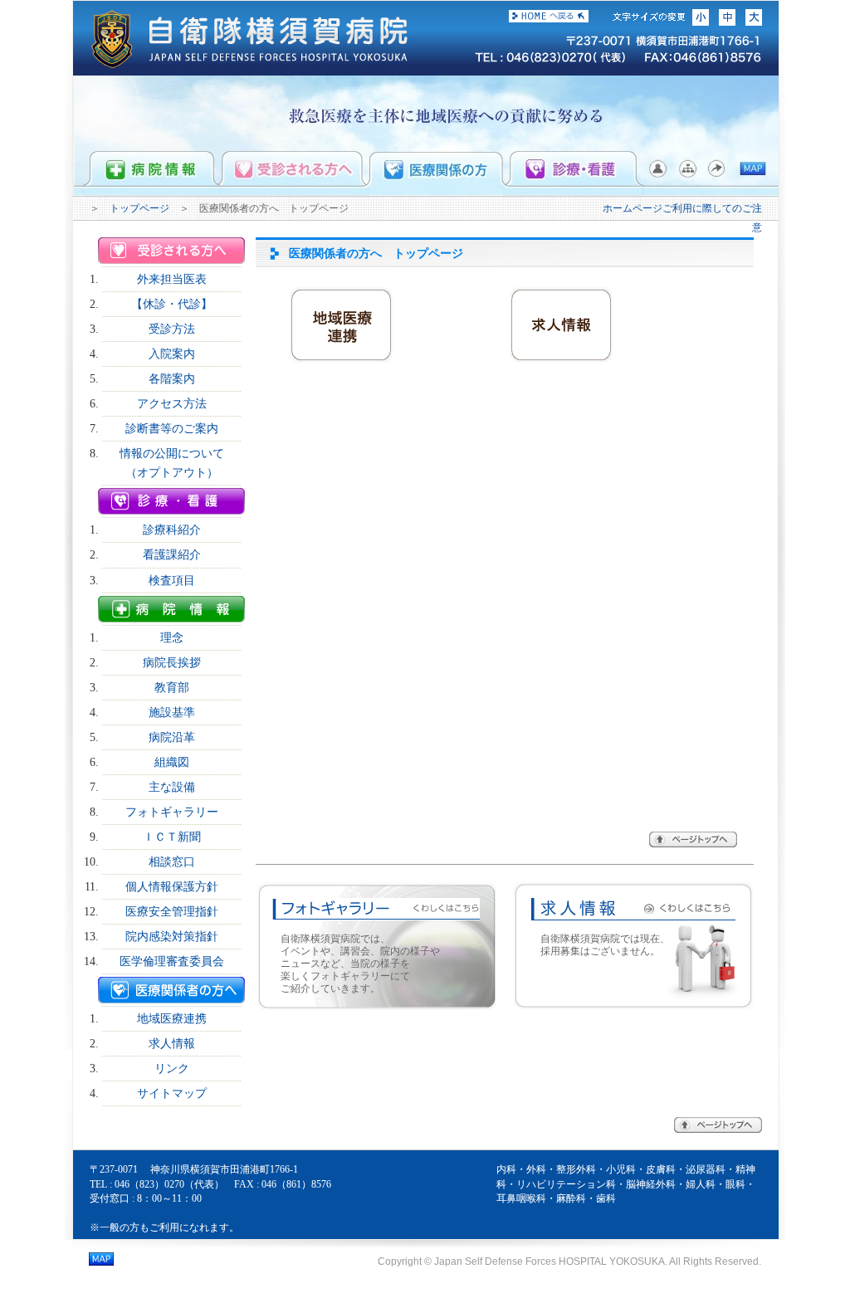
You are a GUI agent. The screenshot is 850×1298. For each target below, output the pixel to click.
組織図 (171, 762)
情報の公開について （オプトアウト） (178, 462)
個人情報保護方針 (171, 886)
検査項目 (172, 580)
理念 (171, 637)
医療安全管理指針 (171, 911)
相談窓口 (172, 861)
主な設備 (172, 786)
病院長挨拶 (172, 662)
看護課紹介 (172, 554)
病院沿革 (172, 737)
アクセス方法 (172, 403)
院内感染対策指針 (171, 936)
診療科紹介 (172, 529)
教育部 (171, 687)
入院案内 (172, 353)
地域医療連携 (172, 1018)
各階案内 (172, 378)
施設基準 (172, 712)
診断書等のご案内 (171, 428)
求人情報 (172, 1043)
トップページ (139, 208)
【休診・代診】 (171, 303)
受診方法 (172, 328)
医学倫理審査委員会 (172, 961)
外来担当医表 (172, 278)
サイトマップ (172, 1093)
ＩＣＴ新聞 (172, 836)
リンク (171, 1068)
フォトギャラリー (171, 811)
